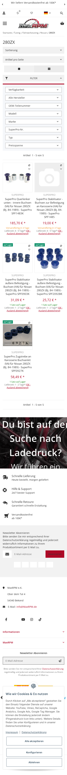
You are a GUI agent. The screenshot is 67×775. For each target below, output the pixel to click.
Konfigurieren (34, 752)
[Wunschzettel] (31, 13)
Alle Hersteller (17, 97)
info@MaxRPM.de (26, 606)
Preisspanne (16, 145)
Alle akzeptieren (34, 741)
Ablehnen (34, 762)
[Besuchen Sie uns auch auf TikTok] (49, 564)
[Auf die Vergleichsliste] (29, 165)
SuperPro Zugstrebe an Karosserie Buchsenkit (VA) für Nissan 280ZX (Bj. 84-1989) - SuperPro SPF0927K (17, 363)
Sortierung (11, 50)
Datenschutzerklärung (34, 732)
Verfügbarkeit (16, 89)
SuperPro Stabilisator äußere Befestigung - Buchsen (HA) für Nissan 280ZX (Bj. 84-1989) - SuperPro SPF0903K (17, 287)
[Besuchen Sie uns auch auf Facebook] (17, 564)
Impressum (12, 732)
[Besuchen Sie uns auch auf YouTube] (33, 564)
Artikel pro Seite (14, 59)
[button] (2, 4)
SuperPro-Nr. (16, 129)
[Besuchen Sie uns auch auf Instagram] (41, 564)
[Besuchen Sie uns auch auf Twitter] (25, 564)
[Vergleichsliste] (17, 13)
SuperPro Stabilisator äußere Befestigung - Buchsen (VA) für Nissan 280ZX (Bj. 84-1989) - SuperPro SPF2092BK (49, 287)
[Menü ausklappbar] (5, 23)
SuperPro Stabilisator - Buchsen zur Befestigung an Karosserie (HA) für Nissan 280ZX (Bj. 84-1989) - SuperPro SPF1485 (49, 208)
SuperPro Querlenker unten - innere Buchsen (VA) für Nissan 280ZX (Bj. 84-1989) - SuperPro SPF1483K (17, 206)
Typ (11, 137)
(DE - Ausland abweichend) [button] (19, 232)
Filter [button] (33, 78)
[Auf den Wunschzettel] (29, 169)
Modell (12, 113)
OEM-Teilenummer (19, 105)
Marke (12, 121)
